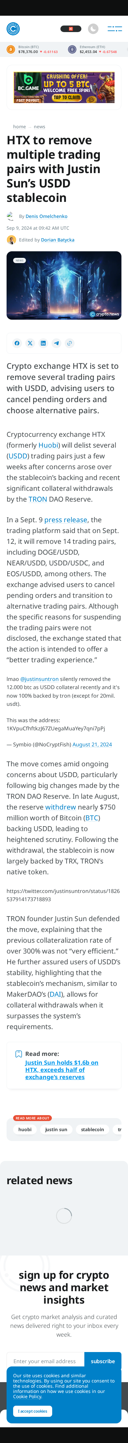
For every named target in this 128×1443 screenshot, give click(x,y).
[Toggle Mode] (93, 29)
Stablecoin (92, 1129)
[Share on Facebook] (17, 343)
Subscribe (103, 1361)
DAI (55, 994)
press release (65, 519)
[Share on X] (30, 343)
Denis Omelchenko (47, 216)
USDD (18, 455)
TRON (38, 499)
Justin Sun (56, 1129)
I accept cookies (32, 1411)
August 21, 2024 (92, 744)
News (39, 126)
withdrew (60, 806)
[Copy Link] (70, 343)
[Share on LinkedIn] (43, 343)
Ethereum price (92, 49)
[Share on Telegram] (56, 343)
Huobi (48, 445)
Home (19, 126)
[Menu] (115, 29)
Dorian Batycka (58, 240)
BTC (91, 817)
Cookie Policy (27, 1396)
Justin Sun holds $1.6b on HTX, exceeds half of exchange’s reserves (61, 1070)
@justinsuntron (39, 679)
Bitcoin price (32, 49)
